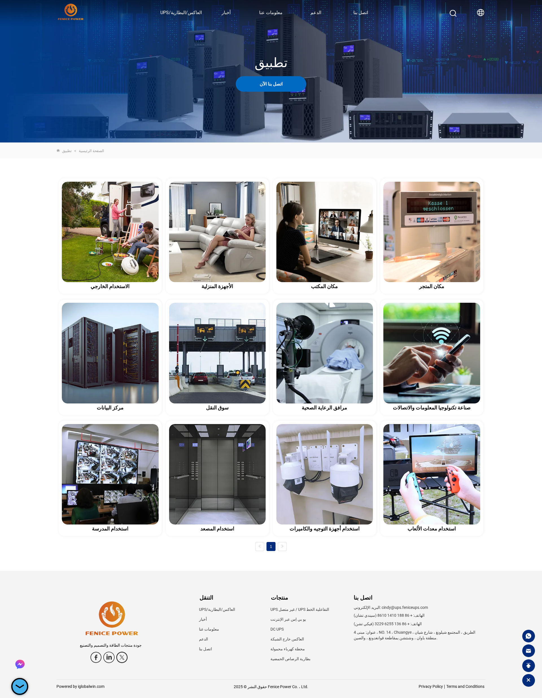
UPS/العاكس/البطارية (181, 12)
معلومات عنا (271, 12)
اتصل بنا (360, 12)
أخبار (226, 12)
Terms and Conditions (465, 686)
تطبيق (67, 151)
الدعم (316, 12)
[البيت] (70, 9)
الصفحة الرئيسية (91, 151)
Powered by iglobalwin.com (80, 686)
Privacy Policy (431, 686)
